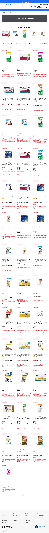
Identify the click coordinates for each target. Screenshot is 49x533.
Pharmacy (3, 12)
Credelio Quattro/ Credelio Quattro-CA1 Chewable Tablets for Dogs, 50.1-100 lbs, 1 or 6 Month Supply (39, 163)
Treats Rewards (4, 514)
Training (26, 516)
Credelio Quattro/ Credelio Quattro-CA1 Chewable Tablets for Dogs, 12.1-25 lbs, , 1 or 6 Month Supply (40, 99)
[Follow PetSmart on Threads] (7, 524)
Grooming (26, 511)
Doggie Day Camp (28, 514)
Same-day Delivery (40, 514)
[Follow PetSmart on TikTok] (9, 524)
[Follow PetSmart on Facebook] (2, 524)
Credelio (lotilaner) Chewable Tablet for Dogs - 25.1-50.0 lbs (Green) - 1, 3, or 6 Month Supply (24, 415)
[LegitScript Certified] (35, 524)
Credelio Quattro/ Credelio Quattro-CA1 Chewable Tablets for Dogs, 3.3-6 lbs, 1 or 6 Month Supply (8, 66)
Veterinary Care (27, 518)
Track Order (15, 514)
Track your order (8, 4)
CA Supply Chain (30, 528)
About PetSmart (4, 511)
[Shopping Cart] (46, 7)
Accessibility (15, 518)
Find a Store (38, 511)
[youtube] (11, 524)
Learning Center (4, 518)
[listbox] (24, 34)
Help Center (15, 511)
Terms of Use (15, 528)
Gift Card (2, 4)
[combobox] (22, 7)
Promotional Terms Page (27, 505)
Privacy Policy (20, 528)
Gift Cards (3, 516)
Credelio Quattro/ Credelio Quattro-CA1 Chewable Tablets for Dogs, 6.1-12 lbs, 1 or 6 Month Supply (39, 66)
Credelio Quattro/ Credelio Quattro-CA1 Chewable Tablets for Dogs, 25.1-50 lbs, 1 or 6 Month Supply (39, 131)
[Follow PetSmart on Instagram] (4, 524)
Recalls (12, 528)
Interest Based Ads (25, 528)
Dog (6, 12)
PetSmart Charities (4, 521)
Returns (14, 516)
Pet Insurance (27, 519)
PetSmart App (4, 519)
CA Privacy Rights (36, 528)
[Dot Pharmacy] (42, 524)
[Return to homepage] (6, 6)
